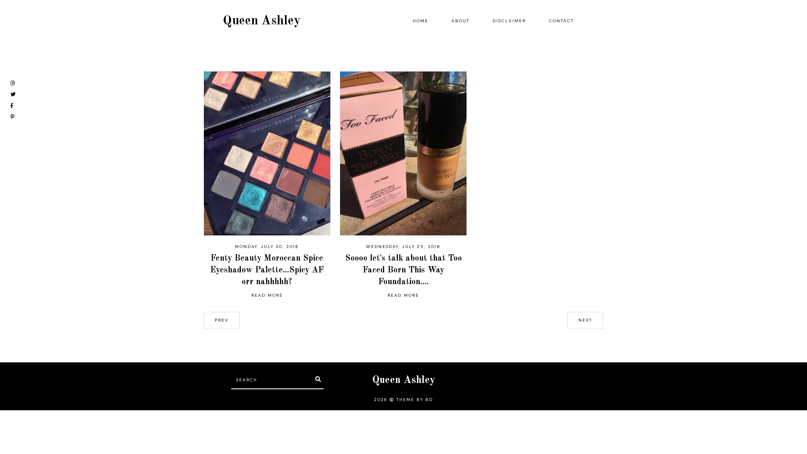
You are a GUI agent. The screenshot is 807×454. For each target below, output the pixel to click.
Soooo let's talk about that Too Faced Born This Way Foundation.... (403, 270)
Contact (561, 21)
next (585, 320)
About (460, 21)
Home (420, 21)
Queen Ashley (262, 21)
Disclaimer (509, 21)
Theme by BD (414, 399)
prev (222, 320)
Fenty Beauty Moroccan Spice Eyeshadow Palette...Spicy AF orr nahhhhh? (267, 270)
